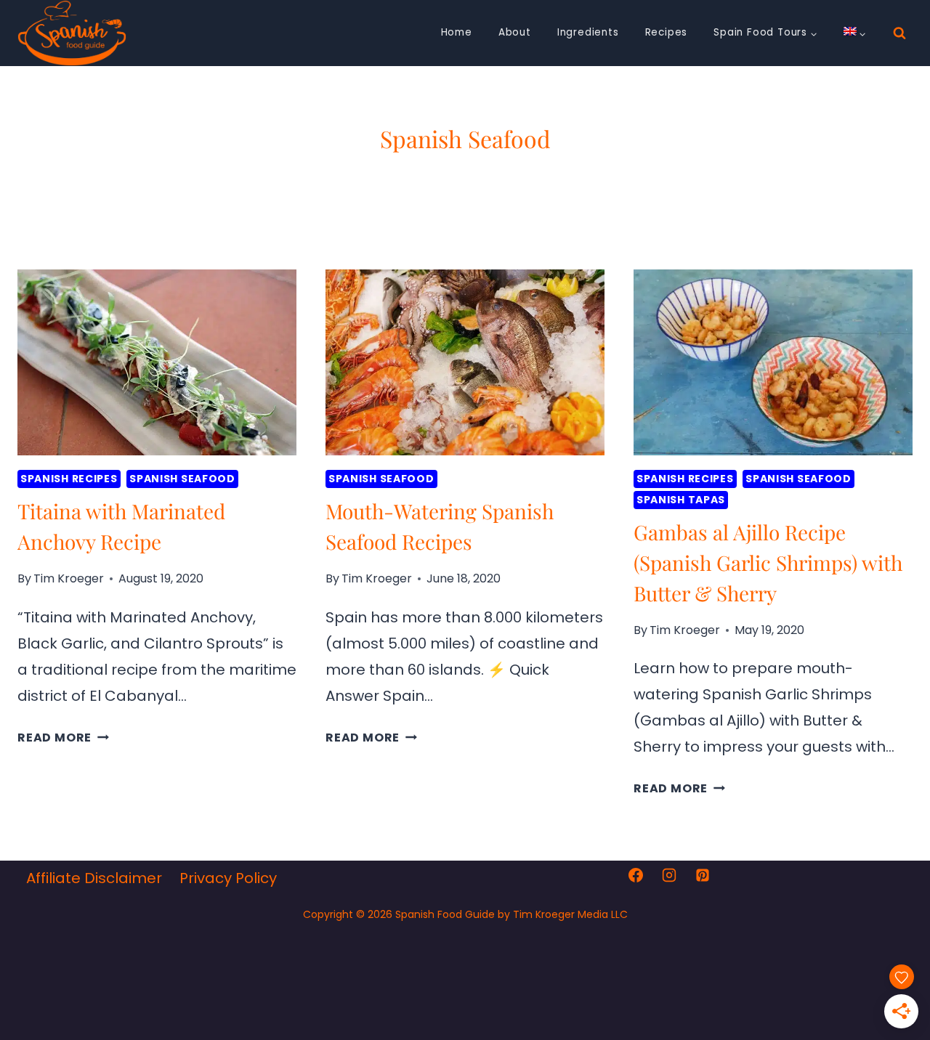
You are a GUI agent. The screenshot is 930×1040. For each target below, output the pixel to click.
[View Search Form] (899, 33)
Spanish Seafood (182, 478)
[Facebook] (635, 875)
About (514, 32)
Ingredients (588, 32)
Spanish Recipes (69, 478)
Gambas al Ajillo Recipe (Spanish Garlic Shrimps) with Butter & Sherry (768, 562)
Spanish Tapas (680, 499)
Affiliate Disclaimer (94, 878)
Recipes (666, 32)
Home (456, 32)
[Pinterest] (702, 875)
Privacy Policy (228, 878)
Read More (63, 737)
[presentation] (156, 362)
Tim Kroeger (68, 578)
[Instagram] (669, 875)
